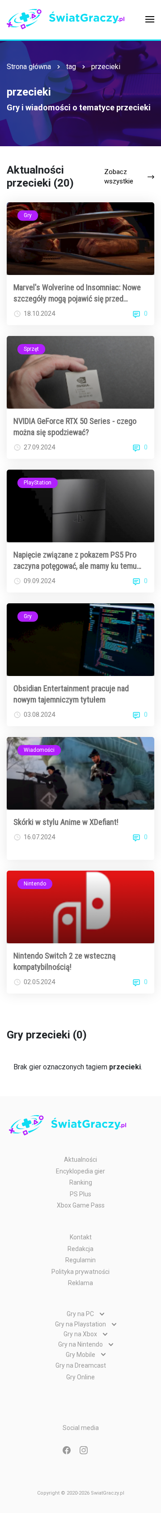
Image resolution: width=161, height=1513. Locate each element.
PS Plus (80, 1194)
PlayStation (37, 483)
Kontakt (81, 1237)
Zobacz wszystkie (118, 176)
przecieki (105, 66)
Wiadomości (39, 750)
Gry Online (80, 1377)
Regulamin (80, 1260)
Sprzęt (31, 349)
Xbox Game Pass (81, 1205)
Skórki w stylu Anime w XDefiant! (66, 822)
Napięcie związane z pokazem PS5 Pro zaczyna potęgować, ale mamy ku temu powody (75, 560)
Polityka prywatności (80, 1271)
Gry (28, 215)
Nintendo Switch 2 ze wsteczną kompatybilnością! (64, 961)
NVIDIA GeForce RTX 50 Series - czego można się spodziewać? (74, 426)
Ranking (80, 1182)
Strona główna (29, 66)
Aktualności (80, 1159)
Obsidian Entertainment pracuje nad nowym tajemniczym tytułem (71, 694)
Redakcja (80, 1248)
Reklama (80, 1282)
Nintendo (35, 884)
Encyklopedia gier (80, 1171)
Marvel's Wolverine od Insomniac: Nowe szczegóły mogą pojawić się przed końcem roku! (77, 293)
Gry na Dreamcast (80, 1365)
